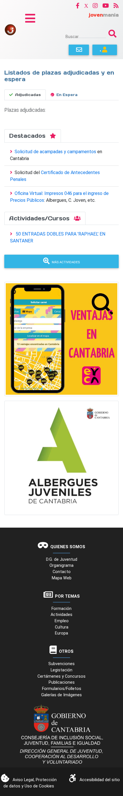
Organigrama (61, 565)
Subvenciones (61, 663)
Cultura (61, 627)
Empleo (62, 621)
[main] (61, 92)
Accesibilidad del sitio (100, 779)
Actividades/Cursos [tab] (40, 218)
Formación (61, 608)
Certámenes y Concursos (61, 676)
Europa (61, 633)
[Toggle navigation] (30, 18)
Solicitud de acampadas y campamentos (56, 151)
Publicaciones (62, 682)
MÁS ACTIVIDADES (66, 262)
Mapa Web (62, 578)
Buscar (72, 36)
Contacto (62, 571)
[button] (78, 5)
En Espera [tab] (67, 94)
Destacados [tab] (28, 135)
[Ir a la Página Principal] (10, 29)
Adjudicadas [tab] (28, 94)
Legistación (61, 670)
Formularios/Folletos (61, 688)
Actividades (61, 614)
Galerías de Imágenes (61, 695)
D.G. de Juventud (61, 559)
